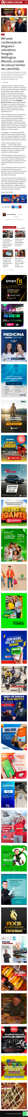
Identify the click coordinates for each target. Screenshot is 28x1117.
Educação (4, 250)
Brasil (3, 34)
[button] (24, 1113)
